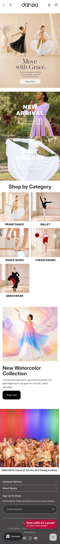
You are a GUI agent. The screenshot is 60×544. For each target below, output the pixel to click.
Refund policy (30, 532)
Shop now (11, 395)
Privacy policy (13, 528)
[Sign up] (53, 509)
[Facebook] (24, 538)
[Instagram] (30, 538)
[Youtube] (36, 538)
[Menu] (3, 4)
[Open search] (10, 4)
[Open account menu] (49, 4)
